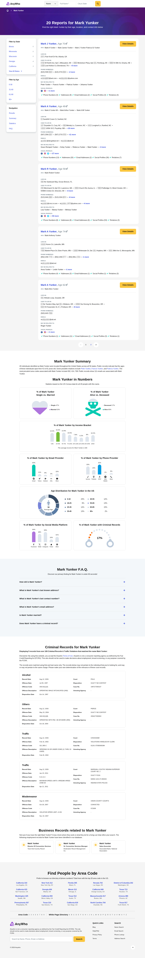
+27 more (55, 153)
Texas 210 (47, 903)
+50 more (55, 216)
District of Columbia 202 (123, 883)
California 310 (21, 883)
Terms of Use (68, 656)
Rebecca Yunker (79, 147)
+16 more (71, 128)
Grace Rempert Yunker (49, 147)
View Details (128, 44)
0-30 (10, 84)
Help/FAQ (96, 931)
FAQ (10, 129)
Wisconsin (13, 56)
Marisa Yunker (57, 210)
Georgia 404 (47, 889)
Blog (94, 927)
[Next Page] (96, 344)
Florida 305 (72, 883)
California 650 (47, 896)
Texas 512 (72, 896)
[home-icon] (7, 10)
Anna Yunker (46, 269)
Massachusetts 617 (98, 896)
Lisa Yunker (45, 210)
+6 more (72, 197)
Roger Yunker (46, 326)
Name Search (119, 927)
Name (48, 4)
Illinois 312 (72, 889)
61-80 (11, 94)
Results (12, 113)
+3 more (102, 147)
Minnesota (13, 51)
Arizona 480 (123, 896)
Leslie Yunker (58, 269)
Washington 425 (21, 896)
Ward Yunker (92, 147)
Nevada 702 (98, 883)
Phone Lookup (119, 934)
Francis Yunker (58, 84)
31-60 (11, 89)
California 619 (72, 903)
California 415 (21, 889)
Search (79, 939)
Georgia (12, 61)
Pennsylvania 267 (22, 903)
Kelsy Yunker (65, 147)
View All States (14, 71)
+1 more (51, 91)
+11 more (72, 134)
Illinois (11, 46)
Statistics (12, 123)
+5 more (74, 66)
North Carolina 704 (98, 903)
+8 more (76, 307)
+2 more (72, 72)
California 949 (97, 889)
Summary (12, 118)
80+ (10, 99)
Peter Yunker (46, 84)
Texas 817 (123, 903)
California (12, 66)
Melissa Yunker (71, 210)
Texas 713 (123, 889)
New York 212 (47, 883)
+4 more (70, 191)
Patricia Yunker (72, 84)
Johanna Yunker (86, 84)
